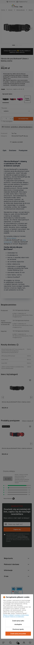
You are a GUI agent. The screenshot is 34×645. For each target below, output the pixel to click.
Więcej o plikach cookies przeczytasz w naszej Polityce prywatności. (16, 615)
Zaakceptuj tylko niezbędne (18, 622)
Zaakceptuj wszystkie (18, 634)
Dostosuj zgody (18, 629)
